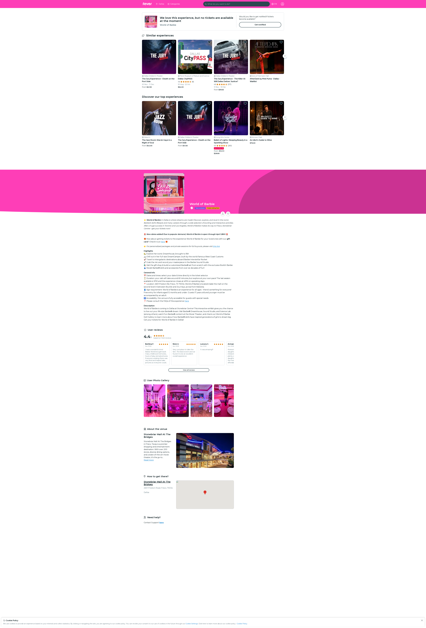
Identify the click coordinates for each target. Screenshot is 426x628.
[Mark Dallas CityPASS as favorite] (209, 42)
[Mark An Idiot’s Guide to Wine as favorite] (281, 103)
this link (216, 246)
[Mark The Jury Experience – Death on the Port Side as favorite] (173, 42)
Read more (149, 460)
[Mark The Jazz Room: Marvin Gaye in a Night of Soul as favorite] (173, 103)
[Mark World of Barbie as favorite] (228, 214)
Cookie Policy (242, 624)
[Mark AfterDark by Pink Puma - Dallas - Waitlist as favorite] (281, 42)
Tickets (259, 212)
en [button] (275, 4)
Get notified (260, 25)
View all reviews (189, 370)
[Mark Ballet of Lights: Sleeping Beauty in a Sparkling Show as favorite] (245, 103)
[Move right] (285, 56)
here (163, 242)
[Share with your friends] (223, 214)
